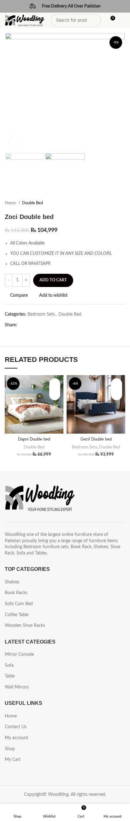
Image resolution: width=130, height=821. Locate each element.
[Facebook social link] (22, 325)
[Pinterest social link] (36, 325)
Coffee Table (16, 615)
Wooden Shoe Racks (25, 625)
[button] (54, 394)
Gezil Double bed (96, 439)
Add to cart (53, 280)
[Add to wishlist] (54, 383)
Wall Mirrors (17, 687)
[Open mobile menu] (122, 20)
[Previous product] (109, 203)
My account (16, 738)
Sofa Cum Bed (19, 604)
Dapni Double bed (34, 439)
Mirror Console (19, 654)
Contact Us (16, 727)
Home (11, 203)
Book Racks (16, 593)
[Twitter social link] (29, 325)
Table (10, 676)
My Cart (13, 759)
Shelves (12, 582)
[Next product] (122, 203)
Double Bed (32, 203)
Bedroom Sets (41, 314)
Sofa (9, 665)
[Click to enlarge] (15, 142)
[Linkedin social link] (44, 325)
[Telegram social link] (51, 325)
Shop (10, 749)
